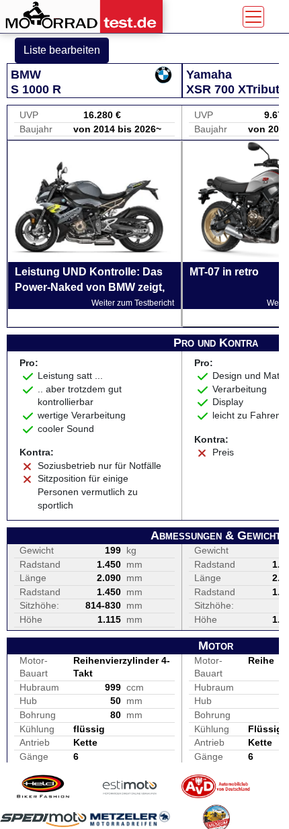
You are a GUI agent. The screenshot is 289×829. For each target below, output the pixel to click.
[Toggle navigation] (253, 17)
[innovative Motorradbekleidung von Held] (43, 786)
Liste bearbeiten (62, 50)
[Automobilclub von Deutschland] (216, 786)
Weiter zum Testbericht (132, 303)
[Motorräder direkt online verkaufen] (130, 786)
